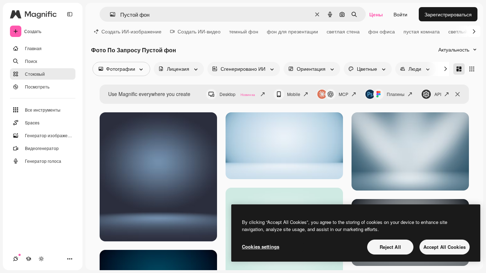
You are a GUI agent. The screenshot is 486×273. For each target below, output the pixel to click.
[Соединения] (15, 258)
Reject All (390, 246)
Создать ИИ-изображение (131, 31)
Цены (376, 14)
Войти (400, 14)
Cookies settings (260, 246)
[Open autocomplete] (110, 14)
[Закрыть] (457, 94)
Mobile (293, 94)
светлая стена (343, 31)
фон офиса (381, 31)
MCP (343, 94)
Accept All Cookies (444, 246)
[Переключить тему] (41, 258)
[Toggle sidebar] (69, 14)
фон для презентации (292, 31)
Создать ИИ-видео (199, 31)
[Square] (471, 69)
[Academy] (28, 258)
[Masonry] (459, 69)
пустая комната (421, 31)
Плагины (396, 94)
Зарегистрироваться (448, 14)
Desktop (237, 94)
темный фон (243, 31)
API (437, 94)
